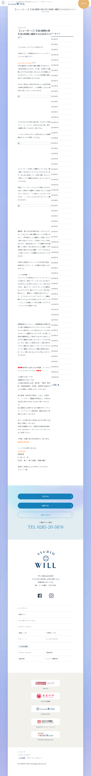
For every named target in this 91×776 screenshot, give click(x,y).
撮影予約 (45, 505)
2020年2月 (54, 294)
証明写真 (22, 659)
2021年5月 (54, 216)
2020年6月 (54, 273)
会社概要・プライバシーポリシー (30, 758)
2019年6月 (54, 335)
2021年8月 (54, 200)
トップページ (23, 608)
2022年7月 (54, 143)
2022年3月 (54, 164)
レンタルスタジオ (52, 639)
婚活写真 (49, 652)
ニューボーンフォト (25, 63)
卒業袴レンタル (51, 633)
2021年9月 (54, 195)
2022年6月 (54, 148)
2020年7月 (54, 268)
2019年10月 (55, 315)
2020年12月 (55, 242)
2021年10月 (55, 190)
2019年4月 (54, 346)
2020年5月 (54, 278)
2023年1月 (54, 112)
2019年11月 (54, 309)
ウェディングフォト (25, 627)
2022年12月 (55, 117)
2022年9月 (54, 133)
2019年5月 (54, 341)
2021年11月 (54, 185)
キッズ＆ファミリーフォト (19, 21)
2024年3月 (54, 39)
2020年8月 (54, 263)
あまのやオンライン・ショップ (45, 727)
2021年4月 (54, 221)
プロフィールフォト (25, 652)
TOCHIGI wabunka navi (45, 739)
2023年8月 (54, 75)
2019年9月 (54, 320)
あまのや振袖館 (45, 701)
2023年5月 (54, 91)
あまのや (45, 688)
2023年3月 (54, 101)
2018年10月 (55, 377)
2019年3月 (54, 351)
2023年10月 (55, 65)
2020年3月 (54, 289)
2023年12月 (55, 55)
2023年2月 (54, 107)
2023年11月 (54, 60)
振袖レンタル (23, 633)
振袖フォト (14, 15)
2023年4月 (54, 96)
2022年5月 (54, 153)
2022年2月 (54, 169)
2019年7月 (54, 330)
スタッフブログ (24, 755)
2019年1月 (54, 361)
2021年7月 (54, 205)
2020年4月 (54, 283)
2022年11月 (54, 122)
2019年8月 (54, 325)
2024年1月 (54, 49)
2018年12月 (55, 367)
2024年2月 (54, 44)
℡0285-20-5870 (23, 442)
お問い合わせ (45, 515)
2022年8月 (54, 138)
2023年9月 (54, 70)
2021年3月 (54, 226)
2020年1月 (54, 299)
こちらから (22, 451)
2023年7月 (54, 81)
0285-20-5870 (50, 527)
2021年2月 (54, 231)
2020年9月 (54, 257)
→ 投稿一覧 (55, 385)
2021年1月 (54, 237)
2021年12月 (54, 179)
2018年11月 (54, 372)
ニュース (22, 752)
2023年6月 (54, 86)
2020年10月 (55, 252)
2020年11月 (55, 247)
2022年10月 (55, 127)
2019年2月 (54, 356)
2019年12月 (55, 304)
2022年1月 (54, 174)
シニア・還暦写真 (52, 659)
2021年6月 (54, 211)
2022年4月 (54, 159)
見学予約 (45, 496)
